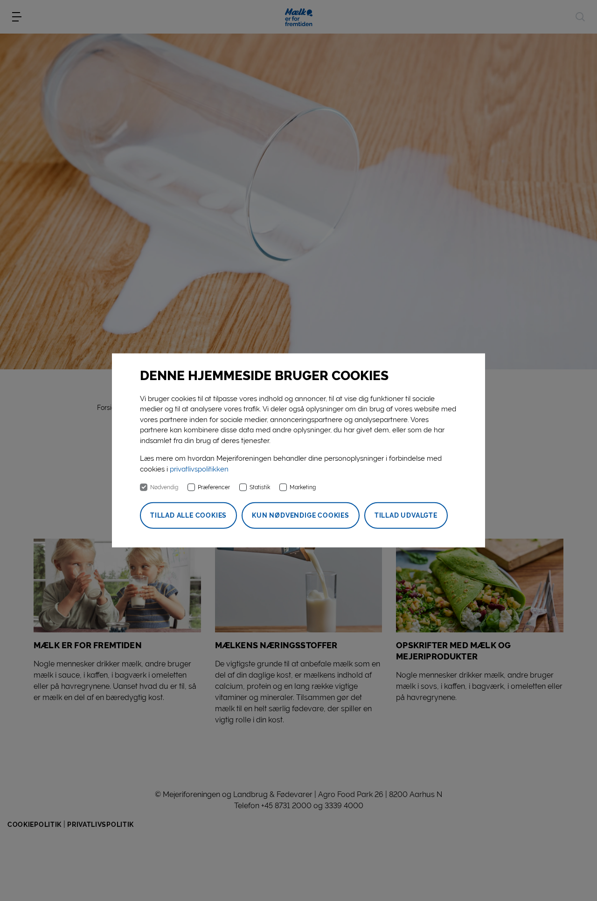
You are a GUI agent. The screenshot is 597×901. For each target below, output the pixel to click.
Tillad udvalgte (406, 515)
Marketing (303, 487)
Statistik (260, 487)
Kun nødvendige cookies (300, 515)
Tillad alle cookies (188, 515)
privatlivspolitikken (199, 469)
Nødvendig (164, 487)
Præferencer (214, 487)
